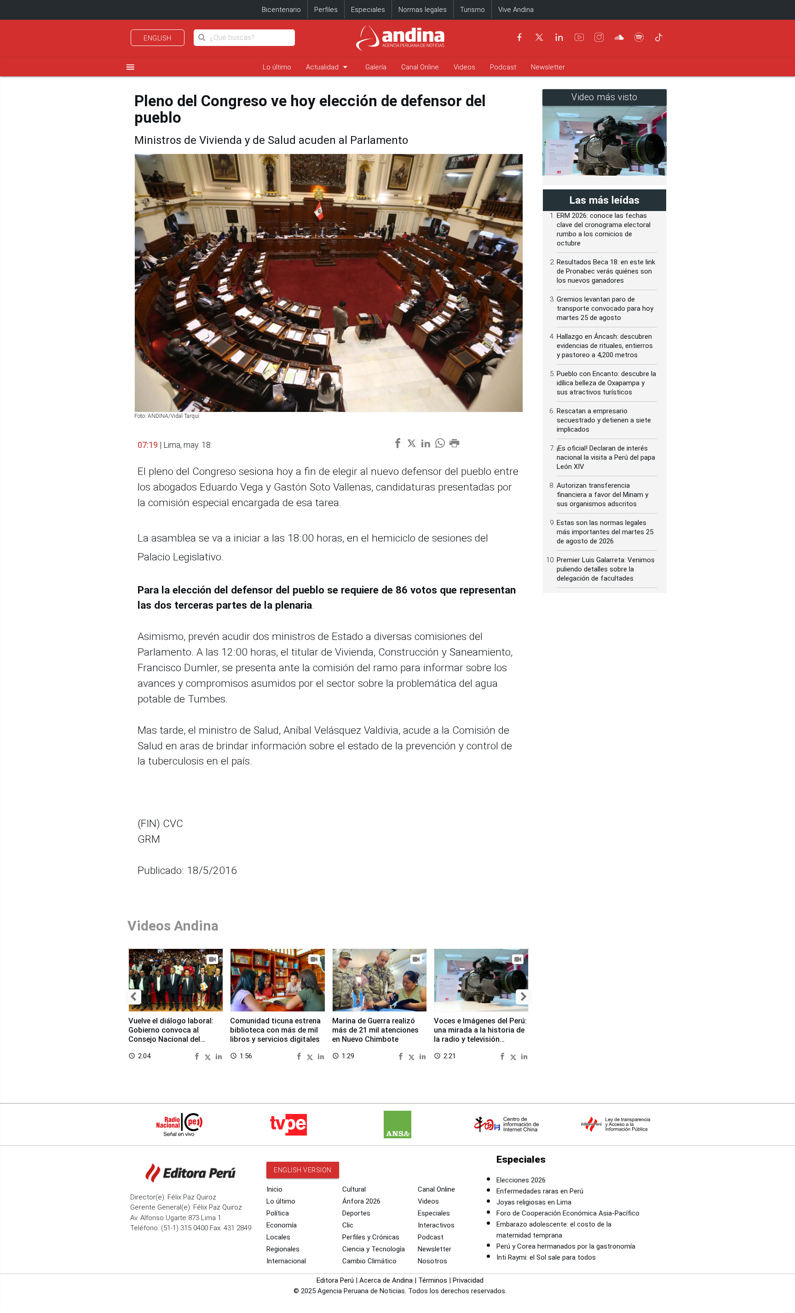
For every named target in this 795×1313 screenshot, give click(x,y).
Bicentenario (281, 10)
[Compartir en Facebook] (198, 1056)
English (158, 38)
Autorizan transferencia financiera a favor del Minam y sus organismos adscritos (602, 494)
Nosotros (432, 1261)
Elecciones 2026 (521, 1180)
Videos (464, 67)
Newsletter (548, 67)
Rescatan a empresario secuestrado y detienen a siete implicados (604, 420)
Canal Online (420, 67)
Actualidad (328, 67)
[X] (539, 37)
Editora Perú (335, 1280)
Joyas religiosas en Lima (533, 1202)
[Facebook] (519, 37)
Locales (278, 1237)
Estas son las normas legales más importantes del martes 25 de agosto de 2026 (605, 532)
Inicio (274, 1189)
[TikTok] (659, 37)
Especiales (368, 10)
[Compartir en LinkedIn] (218, 1056)
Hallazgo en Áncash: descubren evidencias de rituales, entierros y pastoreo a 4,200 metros (605, 345)
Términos (432, 1280)
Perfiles (326, 10)
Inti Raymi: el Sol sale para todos (546, 1257)
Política (277, 1213)
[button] (133, 997)
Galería (375, 67)
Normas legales (422, 10)
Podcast (503, 67)
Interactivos (436, 1225)
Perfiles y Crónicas (370, 1237)
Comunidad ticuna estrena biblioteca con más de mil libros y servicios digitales (275, 1030)
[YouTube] (579, 37)
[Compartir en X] (209, 1056)
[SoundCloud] (619, 37)
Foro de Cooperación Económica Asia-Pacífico (567, 1213)
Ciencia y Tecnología (373, 1249)
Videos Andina (173, 926)
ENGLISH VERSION (303, 1170)
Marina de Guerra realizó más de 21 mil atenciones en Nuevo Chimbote (375, 1030)
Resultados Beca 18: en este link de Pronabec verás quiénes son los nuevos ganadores (606, 271)
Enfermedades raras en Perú (539, 1191)
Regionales (283, 1249)
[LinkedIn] (559, 37)
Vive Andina (516, 10)
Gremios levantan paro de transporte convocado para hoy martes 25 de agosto (605, 308)
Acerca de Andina (386, 1280)
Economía (281, 1225)
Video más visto (604, 97)
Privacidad (468, 1280)
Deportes (356, 1213)
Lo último (277, 67)
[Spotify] (639, 37)
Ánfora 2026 (361, 1201)
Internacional (286, 1261)
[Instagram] (599, 37)
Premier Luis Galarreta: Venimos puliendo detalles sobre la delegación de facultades (606, 569)
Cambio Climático (369, 1261)
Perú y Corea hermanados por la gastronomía (565, 1246)
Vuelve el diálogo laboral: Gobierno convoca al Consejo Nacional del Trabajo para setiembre (170, 1034)
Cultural (354, 1189)
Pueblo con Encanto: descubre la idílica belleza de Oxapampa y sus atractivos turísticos (606, 383)
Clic (347, 1225)
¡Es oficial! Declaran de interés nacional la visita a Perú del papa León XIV (606, 457)
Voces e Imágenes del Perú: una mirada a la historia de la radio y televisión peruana (480, 1034)
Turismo (472, 10)
